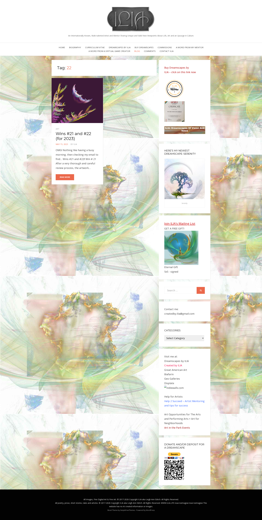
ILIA (75, 144)
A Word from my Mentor (189, 47)
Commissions (165, 47)
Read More (65, 177)
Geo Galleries (172, 378)
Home (62, 47)
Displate (169, 383)
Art (57, 129)
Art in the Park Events (177, 427)
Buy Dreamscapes (144, 47)
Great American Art (175, 370)
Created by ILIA (173, 365)
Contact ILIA (166, 51)
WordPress (150, 510)
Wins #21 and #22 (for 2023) (73, 136)
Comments (150, 51)
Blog (137, 51)
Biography (75, 47)
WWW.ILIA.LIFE (167, 503)
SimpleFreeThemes (127, 510)
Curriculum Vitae (95, 47)
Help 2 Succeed (173, 401)
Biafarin (169, 374)
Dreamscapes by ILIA (119, 47)
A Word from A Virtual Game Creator (109, 51)
